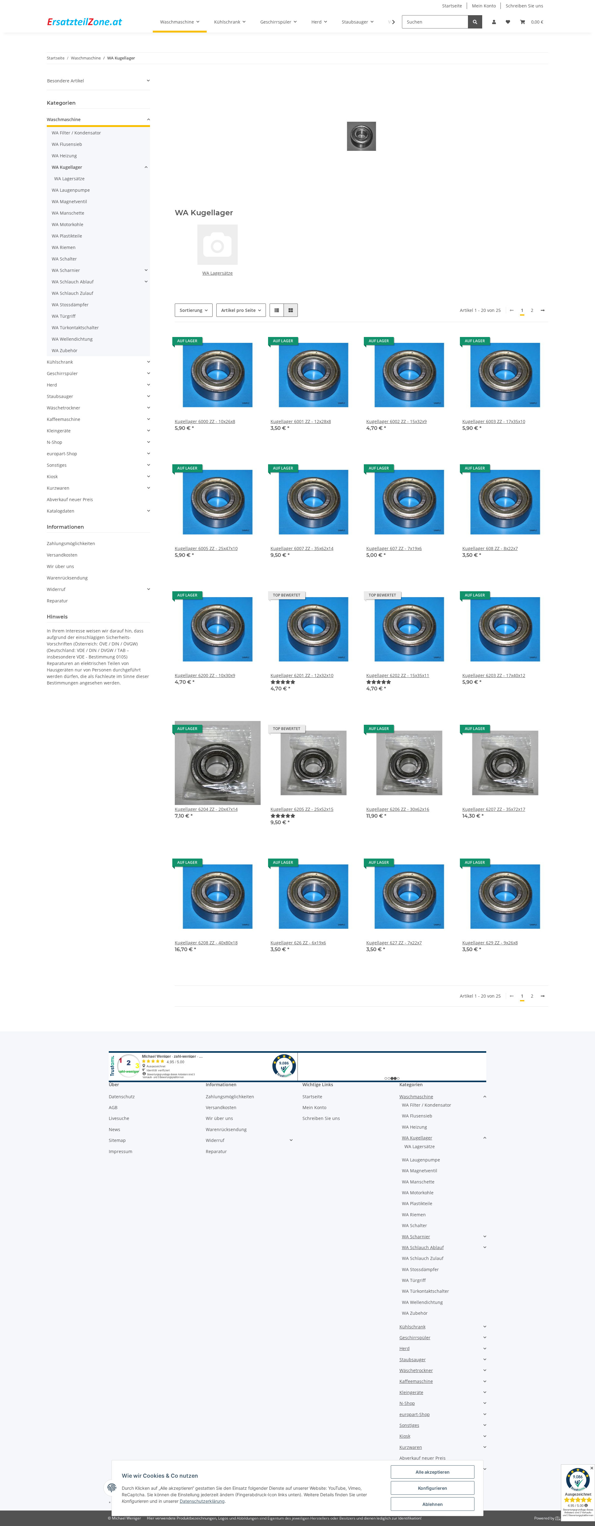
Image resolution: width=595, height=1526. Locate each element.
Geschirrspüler (62, 373)
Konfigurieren (432, 1488)
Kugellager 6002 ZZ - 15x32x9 (396, 421)
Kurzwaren (58, 488)
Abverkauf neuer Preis (70, 499)
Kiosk (52, 476)
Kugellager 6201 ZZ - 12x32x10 (302, 675)
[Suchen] (475, 21)
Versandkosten (62, 555)
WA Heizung (64, 156)
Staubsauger (60, 396)
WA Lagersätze (217, 273)
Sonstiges (57, 465)
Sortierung (191, 310)
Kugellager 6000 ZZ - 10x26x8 (205, 421)
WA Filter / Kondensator (76, 133)
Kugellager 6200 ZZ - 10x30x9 (205, 675)
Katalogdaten (60, 511)
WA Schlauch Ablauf (73, 282)
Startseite (452, 6)
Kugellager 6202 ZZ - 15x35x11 (397, 675)
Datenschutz (122, 1097)
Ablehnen (432, 1504)
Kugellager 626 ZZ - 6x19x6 (298, 943)
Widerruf (56, 589)
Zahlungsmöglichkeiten (71, 543)
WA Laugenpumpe (71, 190)
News (114, 1129)
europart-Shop (62, 454)
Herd (52, 385)
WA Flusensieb (67, 144)
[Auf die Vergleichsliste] (234, 342)
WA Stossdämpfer (70, 305)
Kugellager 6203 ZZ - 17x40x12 (493, 675)
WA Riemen (64, 247)
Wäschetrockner (63, 408)
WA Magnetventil (69, 201)
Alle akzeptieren (433, 1472)
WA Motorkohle (67, 224)
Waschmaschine (64, 119)
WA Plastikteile (67, 236)
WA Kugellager (67, 167)
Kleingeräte (59, 431)
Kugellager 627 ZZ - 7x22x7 (394, 943)
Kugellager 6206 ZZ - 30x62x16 (397, 809)
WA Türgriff (64, 316)
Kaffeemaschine (63, 419)
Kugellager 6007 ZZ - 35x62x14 (302, 548)
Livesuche (119, 1118)
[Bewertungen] (283, 682)
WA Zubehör (64, 350)
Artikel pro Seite (238, 310)
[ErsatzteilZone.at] (92, 22)
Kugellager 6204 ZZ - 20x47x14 (206, 809)
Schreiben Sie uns (524, 6)
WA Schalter (64, 259)
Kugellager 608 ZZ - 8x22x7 (490, 548)
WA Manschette (68, 213)
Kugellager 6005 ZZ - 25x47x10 (206, 548)
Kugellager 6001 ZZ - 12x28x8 (301, 421)
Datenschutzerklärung (202, 1501)
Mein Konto (484, 6)
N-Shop (54, 442)
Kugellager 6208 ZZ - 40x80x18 (206, 943)
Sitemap (117, 1140)
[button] (494, 22)
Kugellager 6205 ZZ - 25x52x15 (302, 809)
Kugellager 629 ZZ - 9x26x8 (490, 943)
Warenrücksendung (67, 578)
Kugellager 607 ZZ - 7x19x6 (394, 548)
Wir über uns (60, 566)
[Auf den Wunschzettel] (250, 342)
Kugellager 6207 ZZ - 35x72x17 (493, 809)
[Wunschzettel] (508, 22)
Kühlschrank (60, 362)
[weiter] (542, 310)
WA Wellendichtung (72, 339)
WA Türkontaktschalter (75, 327)
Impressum (120, 1151)
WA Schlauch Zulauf (72, 293)
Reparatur (57, 601)
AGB (113, 1107)
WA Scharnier (66, 270)
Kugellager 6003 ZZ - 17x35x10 (493, 421)
